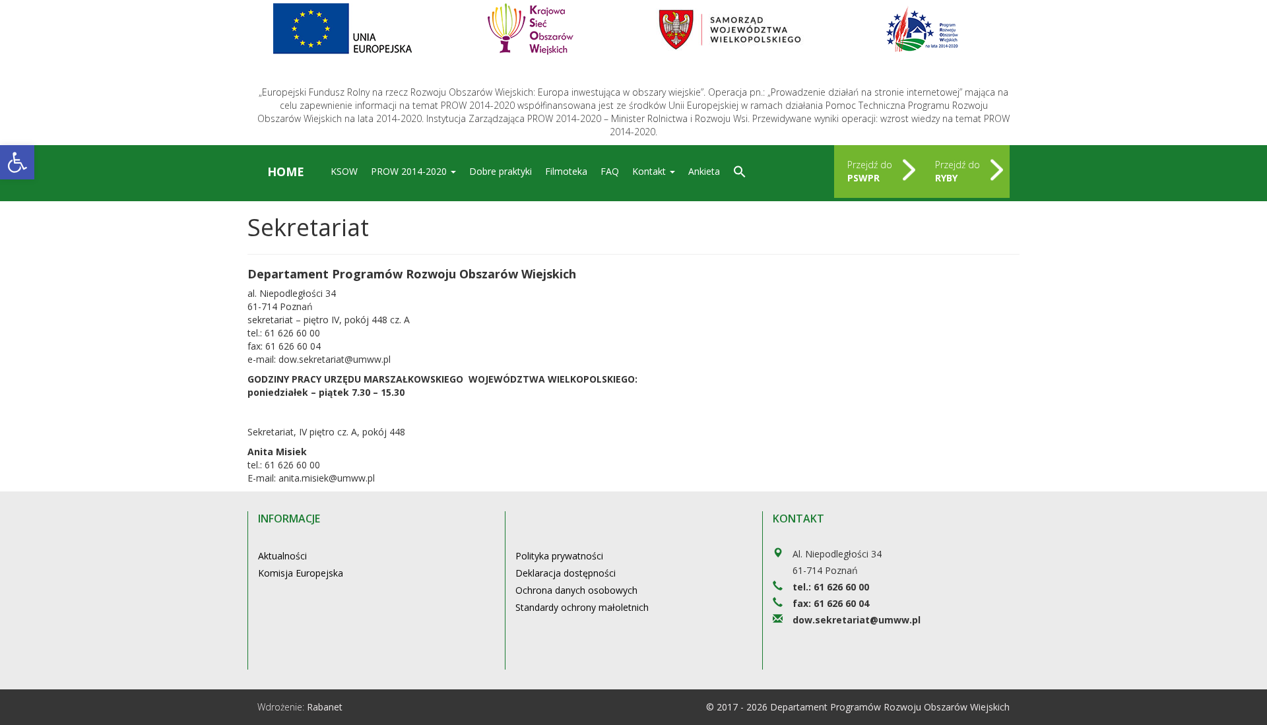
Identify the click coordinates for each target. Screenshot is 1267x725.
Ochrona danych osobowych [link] (576, 590)
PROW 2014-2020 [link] (410, 171)
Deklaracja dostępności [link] (565, 573)
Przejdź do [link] (869, 171)
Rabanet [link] (324, 707)
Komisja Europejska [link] (300, 573)
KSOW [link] (344, 171)
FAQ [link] (610, 171)
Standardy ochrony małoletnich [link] (582, 607)
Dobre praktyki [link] (500, 171)
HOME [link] (285, 171)
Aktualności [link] (282, 556)
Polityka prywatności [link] (559, 556)
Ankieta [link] (704, 171)
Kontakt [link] (650, 171)
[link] (17, 162)
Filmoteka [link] (566, 171)
